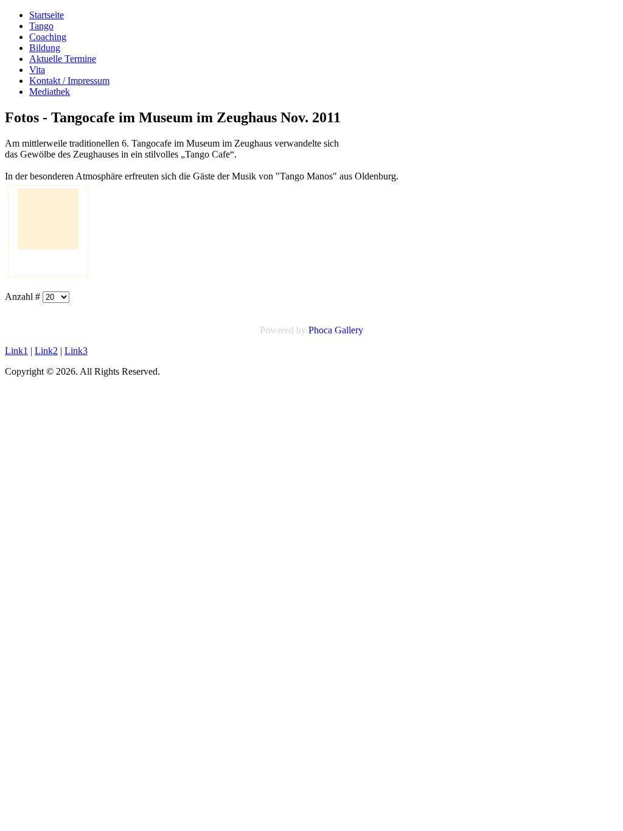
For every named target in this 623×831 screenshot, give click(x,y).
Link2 (46, 351)
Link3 (76, 351)
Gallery (349, 330)
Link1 (16, 351)
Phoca (320, 330)
